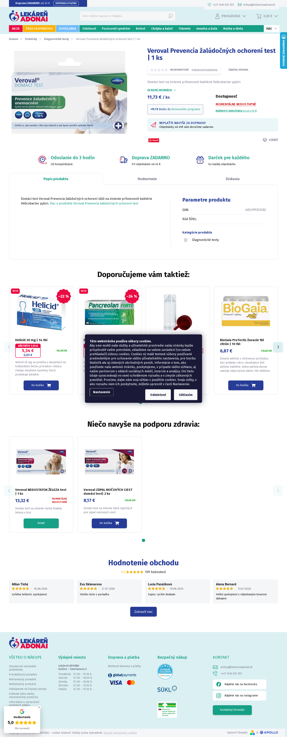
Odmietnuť (158, 394)
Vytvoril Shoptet (237, 732)
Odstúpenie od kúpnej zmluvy (27, 689)
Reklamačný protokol (22, 684)
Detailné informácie (159, 90)
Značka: (238, 69)
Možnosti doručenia (236, 111)
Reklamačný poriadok (22, 679)
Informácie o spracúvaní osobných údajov (24, 703)
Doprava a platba (66, 3)
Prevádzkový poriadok (23, 674)
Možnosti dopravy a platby (124, 666)
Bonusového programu (185, 109)
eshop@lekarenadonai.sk (236, 667)
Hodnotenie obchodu (143, 562)
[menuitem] (16, 28)
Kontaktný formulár (232, 709)
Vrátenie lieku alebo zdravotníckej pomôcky (23, 695)
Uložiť (155, 140)
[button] (278, 347)
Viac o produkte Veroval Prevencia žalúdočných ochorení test (94, 203)
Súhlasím (186, 394)
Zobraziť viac (143, 612)
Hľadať (170, 16)
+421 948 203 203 (231, 673)
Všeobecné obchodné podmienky (22, 668)
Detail (41, 523)
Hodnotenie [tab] (147, 179)
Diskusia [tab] (233, 179)
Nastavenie (101, 392)
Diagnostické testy (205, 240)
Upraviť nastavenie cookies (120, 732)
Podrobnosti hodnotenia (204, 69)
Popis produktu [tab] (56, 179)
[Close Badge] (39, 707)
